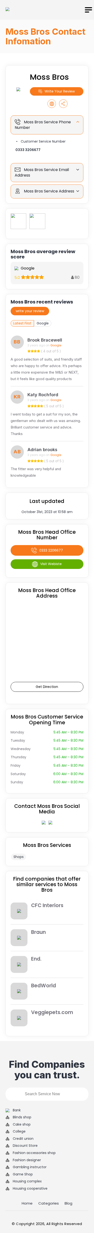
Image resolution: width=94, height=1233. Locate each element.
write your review (30, 311)
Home (27, 1203)
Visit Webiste (51, 563)
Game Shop (23, 1174)
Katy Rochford (42, 394)
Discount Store (25, 1145)
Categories (48, 1203)
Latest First (22, 323)
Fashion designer (27, 1160)
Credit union (23, 1138)
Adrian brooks (42, 449)
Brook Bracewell (44, 340)
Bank (17, 1110)
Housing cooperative (30, 1188)
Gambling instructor (30, 1167)
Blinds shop (22, 1117)
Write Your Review (60, 91)
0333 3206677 (27, 149)
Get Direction (47, 686)
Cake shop (22, 1124)
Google (43, 323)
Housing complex (27, 1181)
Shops (18, 856)
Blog (68, 1203)
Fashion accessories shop (34, 1153)
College (19, 1131)
